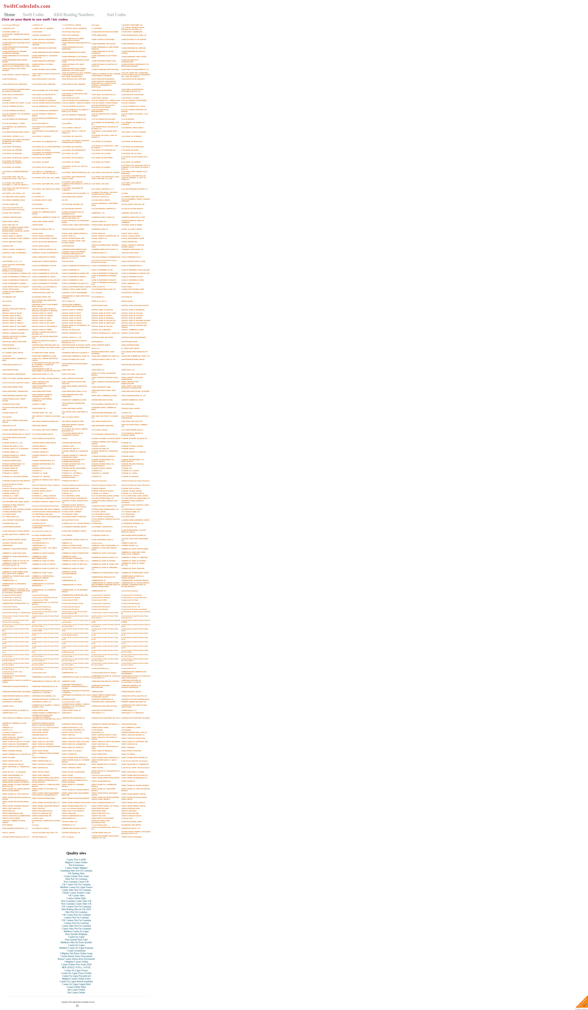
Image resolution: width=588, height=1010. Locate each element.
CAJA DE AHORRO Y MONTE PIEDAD (104, 103)
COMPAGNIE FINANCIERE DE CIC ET (45, 686)
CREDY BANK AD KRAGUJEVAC (102, 818)
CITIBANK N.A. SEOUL (129, 473)
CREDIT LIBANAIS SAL (40, 767)
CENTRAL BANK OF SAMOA (72, 320)
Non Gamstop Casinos (139, 6)
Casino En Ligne (76, 937)
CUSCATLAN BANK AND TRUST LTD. (45, 832)
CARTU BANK (7, 257)
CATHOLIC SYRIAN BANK (41, 289)
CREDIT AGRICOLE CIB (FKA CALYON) (75, 738)
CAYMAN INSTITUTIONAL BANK (132, 289)
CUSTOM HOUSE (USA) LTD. (101, 832)
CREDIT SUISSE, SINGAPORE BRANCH (45, 806)
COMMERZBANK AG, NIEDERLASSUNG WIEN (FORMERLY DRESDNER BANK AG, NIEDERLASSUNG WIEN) (106, 584)
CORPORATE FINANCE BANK (72, 724)
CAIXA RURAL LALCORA (130, 98)
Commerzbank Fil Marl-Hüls (12, 597)
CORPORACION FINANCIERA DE (73, 718)
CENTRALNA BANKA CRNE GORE (14, 341)
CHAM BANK (6, 356)
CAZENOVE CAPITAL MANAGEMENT (74, 292)
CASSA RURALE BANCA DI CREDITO (15, 287)
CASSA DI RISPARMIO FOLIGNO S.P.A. (75, 283)
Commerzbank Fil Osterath (100, 597)
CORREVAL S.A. (7, 727)
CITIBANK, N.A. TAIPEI (10, 496)
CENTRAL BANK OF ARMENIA (72, 310)
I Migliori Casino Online (76, 961)
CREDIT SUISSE (67, 775)
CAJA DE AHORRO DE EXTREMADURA (75, 100)
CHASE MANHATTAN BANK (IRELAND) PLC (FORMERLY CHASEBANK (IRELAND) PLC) (45, 364)
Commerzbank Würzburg (100, 668)
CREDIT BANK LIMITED (40, 751)
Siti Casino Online (76, 989)
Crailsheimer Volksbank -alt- (12, 732)
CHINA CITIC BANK (69, 374)
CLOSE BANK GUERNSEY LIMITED (74, 531)
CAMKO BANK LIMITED (10, 221)
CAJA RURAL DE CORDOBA (12, 150)
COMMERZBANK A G (9, 580)
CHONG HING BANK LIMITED (72, 408)
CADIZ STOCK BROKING (70, 35)
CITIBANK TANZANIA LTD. (71, 491)
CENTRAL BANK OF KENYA (71, 315)
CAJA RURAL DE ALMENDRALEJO (44, 141)
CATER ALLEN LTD (98, 287)
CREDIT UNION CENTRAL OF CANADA (105, 806)
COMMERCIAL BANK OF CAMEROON (134, 557)
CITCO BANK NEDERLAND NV (42, 434)
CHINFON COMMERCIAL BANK (132, 400)
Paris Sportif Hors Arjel (76, 939)
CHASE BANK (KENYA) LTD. (12, 364)
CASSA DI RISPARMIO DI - (71, 270)
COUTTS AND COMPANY (40, 730)
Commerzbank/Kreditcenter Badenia (104, 672)
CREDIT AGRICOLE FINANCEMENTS (15, 744)
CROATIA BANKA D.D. (70, 821)
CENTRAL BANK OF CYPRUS (42, 313)
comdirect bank (96, 543)
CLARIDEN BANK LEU (10, 523)
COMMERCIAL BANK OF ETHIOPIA (133, 561)
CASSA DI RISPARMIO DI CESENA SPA (75, 273)
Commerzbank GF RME (40, 600)
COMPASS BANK (97, 691)
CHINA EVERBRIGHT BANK (101, 387)
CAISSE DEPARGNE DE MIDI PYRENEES (46, 52)
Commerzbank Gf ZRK (99, 600)
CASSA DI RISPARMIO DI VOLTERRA (45, 283)
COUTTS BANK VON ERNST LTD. (73, 730)
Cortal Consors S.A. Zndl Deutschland (45, 727)
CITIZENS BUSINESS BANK (11, 512)
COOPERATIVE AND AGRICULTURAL (104, 706)
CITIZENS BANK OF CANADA (131, 509)
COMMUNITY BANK (68, 681)
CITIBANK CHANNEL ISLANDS (132, 446)
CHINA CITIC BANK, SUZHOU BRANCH (46, 378)
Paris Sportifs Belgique (76, 934)
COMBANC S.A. (67, 543)
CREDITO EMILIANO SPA (130, 813)
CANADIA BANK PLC (98, 221)
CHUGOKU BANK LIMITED (130, 408)
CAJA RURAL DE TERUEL (71, 162)
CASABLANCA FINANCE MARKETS (44, 261)
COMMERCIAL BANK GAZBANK (43, 553)
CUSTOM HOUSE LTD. (39, 837)
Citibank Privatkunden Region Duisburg (135, 481)
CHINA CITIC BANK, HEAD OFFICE (133, 374)
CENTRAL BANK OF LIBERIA (12, 318)
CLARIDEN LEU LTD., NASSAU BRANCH (76, 523)
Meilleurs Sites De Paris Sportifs (76, 942)
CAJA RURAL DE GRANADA (12, 153)
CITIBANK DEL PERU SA (100, 448)
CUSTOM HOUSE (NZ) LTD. (71, 832)
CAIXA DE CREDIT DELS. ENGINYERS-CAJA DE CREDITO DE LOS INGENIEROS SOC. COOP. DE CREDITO (135, 74)
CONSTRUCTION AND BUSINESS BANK (135, 699)
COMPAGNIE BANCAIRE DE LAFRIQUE (105, 681)
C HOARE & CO (37, 25)
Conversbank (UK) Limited (71, 702)
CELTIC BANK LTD (68, 301)
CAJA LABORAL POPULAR (71, 128)
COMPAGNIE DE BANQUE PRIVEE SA (15, 686)
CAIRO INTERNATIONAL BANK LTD (133, 35)
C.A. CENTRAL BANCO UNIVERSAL (74, 28)
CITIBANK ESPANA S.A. (10, 452)
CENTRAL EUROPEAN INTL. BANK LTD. (105, 333)
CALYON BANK (37, 204)
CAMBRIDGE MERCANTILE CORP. (133, 217)
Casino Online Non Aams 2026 (76, 964)
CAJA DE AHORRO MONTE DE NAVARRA (46, 103)
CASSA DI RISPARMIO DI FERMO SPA (104, 273)
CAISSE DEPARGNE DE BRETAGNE (44, 48)
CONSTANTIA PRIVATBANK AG (102, 699)
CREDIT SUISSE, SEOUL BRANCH (133, 802)
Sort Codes (116, 14)
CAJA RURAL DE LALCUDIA (131, 153)
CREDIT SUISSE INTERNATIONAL (43, 798)
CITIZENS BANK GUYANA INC (72, 509)
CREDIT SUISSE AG (128, 781)
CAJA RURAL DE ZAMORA (100, 167)
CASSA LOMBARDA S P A (130, 283)
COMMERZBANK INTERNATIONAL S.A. (16, 603)
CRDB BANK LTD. (97, 732)
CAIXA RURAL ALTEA (10, 98)
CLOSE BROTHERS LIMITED (101, 531)
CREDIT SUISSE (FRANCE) (11, 778)
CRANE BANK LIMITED (40, 732)
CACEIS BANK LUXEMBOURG (131, 32)
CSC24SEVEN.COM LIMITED (131, 825)
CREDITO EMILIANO (69, 813)
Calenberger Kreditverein (100, 197)
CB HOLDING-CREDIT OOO (41, 297)
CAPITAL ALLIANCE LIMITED (131, 229)
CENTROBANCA (97, 341)
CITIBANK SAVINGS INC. (70, 488)
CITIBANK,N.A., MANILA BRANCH (44, 496)
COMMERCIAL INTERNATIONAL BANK (105, 573)
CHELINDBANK (96, 364)
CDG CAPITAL (7, 301)
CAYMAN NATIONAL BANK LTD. (43, 292)
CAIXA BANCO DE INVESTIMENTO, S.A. (135, 69)
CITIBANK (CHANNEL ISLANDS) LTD (134, 438)
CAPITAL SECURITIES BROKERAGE (44, 242)
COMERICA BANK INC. (129, 543)
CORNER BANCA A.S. (129, 710)
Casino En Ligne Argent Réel (76, 984)
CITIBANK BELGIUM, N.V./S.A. (13, 446)
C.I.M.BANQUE (96, 28)
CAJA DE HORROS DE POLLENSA (103, 119)
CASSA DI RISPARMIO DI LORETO (44, 277)
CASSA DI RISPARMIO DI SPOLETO (103, 280)
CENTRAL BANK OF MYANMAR (102, 318)
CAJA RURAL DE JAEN (70, 153)
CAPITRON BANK (68, 246)
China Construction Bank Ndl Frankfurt (16, 383)
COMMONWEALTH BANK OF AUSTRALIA (76, 677)
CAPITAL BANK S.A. (69, 236)
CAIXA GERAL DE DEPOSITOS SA (44, 94)
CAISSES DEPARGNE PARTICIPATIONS (105, 69)
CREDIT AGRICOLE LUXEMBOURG (74, 744)
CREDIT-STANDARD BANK (130, 808)
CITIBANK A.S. (126, 443)
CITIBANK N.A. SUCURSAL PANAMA (15, 476)
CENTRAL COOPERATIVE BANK (13, 333)
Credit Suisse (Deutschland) (101, 775)
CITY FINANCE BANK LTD (130, 512)
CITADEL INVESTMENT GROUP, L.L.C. (15, 430)
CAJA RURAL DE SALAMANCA (73, 158)
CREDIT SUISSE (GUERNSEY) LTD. (74, 778)
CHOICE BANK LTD (38, 408)
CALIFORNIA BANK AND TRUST (132, 197)
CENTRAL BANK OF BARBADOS (132, 310)
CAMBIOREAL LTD (98, 213)
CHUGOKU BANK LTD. (10, 413)
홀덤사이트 (91, 6)
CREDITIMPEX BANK (98, 811)
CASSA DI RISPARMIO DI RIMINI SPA (15, 280)
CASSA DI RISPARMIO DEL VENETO (104, 265)
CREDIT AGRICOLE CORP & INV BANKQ (105, 741)
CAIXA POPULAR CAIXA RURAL (132, 94)
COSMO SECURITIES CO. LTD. (72, 727)
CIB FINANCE (7, 417)
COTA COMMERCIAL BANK (131, 727)
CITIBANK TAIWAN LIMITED (42, 491)
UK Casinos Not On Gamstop (76, 906)
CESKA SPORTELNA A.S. (11, 348)
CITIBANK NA (96, 476)
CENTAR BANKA (127, 301)
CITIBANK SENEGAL (98, 488)
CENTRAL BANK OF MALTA (71, 318)
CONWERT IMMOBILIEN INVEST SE (133, 702)
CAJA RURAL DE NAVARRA (41, 158)
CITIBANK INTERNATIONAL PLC (43, 460)
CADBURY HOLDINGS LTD (41, 35)
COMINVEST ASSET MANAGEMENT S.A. (105, 545)
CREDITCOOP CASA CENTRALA (73, 811)
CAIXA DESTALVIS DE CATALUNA (44, 79)
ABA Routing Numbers (73, 14)
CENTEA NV (6, 305)
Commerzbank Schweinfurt (100, 607)
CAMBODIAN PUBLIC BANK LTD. (103, 217)
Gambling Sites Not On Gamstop (134, 9)
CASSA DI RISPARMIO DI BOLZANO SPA (135, 270)
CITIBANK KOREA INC (10, 468)
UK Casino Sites (76, 895)
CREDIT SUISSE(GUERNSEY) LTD (103, 802)
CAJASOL (124, 193)
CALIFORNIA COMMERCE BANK (13, 200)
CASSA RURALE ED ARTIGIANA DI (44, 287)
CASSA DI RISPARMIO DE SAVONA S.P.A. (76, 265)
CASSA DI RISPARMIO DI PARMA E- (74, 277)
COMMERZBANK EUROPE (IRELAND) (75, 595)
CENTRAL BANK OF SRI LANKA (43, 323)
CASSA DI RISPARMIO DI (40, 270)
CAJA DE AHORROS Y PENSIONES (74, 115)
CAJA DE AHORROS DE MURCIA (13, 110)
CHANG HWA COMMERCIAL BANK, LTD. (135, 356)
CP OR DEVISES (97, 730)
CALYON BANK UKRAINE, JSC (72, 204)
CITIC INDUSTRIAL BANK (71, 496)
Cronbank (35, 825)
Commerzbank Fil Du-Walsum (131, 595)
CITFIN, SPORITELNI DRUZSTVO (43, 438)
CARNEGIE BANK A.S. (99, 253)
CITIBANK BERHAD (39, 446)
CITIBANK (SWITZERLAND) (71, 443)
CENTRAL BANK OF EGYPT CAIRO (103, 313)
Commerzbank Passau (9, 607)
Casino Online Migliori (76, 868)
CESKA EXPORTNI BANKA (100, 345)
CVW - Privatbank (68, 837)
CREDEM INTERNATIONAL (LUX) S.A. (134, 732)
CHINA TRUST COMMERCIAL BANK (104, 395)
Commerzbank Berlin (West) (12, 595)
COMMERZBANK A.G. (39, 580)
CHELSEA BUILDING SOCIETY (132, 364)
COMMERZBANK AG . (99, 580)
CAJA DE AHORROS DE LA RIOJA (133, 106)
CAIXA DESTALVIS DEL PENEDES (73, 84)
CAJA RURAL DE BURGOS (11, 147)
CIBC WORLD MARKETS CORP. (73, 421)
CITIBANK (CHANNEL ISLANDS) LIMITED (106, 438)
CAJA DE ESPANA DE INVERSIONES (15, 119)
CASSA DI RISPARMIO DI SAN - (73, 280)
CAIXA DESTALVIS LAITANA (131, 84)
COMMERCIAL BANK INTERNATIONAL (75, 553)
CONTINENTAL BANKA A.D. (42, 702)
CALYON (65, 200)
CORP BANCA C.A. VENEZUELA (132, 713)
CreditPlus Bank (37, 818)
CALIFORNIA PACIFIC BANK (42, 200)
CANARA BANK (37, 225)
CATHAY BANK (126, 287)
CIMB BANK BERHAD (39, 425)
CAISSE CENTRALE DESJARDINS (43, 39)
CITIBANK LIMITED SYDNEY (42, 468)
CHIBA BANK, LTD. (128, 370)
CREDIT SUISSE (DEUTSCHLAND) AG (134, 775)
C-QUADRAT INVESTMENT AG (131, 25)
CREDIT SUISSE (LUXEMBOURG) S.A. (134, 778)
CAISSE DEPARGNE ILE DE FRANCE (74, 56)
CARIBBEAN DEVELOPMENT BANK (74, 249)
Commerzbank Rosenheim (71, 607)
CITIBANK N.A (37, 471)
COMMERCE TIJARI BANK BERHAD (14, 549)
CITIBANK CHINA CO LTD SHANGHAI (15, 448)
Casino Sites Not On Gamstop (76, 890)
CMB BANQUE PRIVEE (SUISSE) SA (133, 535)
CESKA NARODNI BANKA (130, 345)
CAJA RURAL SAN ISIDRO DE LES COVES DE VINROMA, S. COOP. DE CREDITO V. (133, 177)
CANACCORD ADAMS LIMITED (43, 221)
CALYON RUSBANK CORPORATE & (103, 208)
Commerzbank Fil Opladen (71, 597)
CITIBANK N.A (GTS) (69, 471)
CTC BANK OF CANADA (40, 828)
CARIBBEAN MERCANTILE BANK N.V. (104, 249)
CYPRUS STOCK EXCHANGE (131, 837)
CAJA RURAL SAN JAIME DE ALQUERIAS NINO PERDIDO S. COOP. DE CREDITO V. (76, 183)
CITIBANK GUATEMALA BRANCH (103, 456)
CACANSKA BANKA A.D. (11, 32)
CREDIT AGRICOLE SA (129, 744)
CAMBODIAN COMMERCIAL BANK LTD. (46, 217)
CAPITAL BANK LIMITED (130, 233)
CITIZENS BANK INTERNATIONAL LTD (105, 509)
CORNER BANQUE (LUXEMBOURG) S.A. (46, 713)
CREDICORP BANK (9, 735)
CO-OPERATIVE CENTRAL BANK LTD (75, 539)
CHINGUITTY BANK (39, 404)
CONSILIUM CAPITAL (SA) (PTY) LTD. (134, 696)
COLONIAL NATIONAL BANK (12, 543)
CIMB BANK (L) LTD (9, 425)
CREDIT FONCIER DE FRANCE (13, 764)
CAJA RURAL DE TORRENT (131, 162)
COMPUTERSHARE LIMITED (131, 691)
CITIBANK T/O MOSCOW (10, 491)
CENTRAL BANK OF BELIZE (12, 313)
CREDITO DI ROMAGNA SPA (42, 813)
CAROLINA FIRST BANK (130, 253)
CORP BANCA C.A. (98, 713)
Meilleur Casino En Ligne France (76, 887)
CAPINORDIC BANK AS (99, 229)
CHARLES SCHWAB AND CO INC (73, 359)
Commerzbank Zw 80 (39, 672)
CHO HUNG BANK (127, 404)
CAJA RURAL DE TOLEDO (100, 162)
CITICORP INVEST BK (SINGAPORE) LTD (135, 498)
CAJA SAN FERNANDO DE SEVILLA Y (134, 189)
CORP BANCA (67, 713)
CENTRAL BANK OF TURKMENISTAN (15, 330)
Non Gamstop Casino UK (76, 881)
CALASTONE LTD (38, 197)
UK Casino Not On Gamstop (76, 884)
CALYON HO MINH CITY (40, 208)
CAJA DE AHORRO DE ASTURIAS (44, 100)
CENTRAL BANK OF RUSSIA (42, 320)
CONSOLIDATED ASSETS (11, 699)
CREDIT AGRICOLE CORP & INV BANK (75, 741)
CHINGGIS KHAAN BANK (11, 404)
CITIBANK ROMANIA (39, 488)
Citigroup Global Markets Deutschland (45, 506)
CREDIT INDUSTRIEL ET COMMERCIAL (135, 764)
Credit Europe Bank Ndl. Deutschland (134, 761)
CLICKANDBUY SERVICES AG (102, 527)
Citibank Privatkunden (99, 481)
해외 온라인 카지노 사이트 (76, 967)
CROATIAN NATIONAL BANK (131, 821)
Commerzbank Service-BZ (11, 609)
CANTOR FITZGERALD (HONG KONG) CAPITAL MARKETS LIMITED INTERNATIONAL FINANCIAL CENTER (15, 229)
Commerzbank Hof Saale (129, 600)
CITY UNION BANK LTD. (10, 516)
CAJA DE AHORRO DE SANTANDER (134, 100)
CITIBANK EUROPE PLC (40, 452)
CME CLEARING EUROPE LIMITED (14, 539)
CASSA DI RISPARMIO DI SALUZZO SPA (46, 280)
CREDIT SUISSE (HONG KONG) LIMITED (105, 778)
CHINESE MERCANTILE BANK (102, 400)
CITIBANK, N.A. (67, 493)
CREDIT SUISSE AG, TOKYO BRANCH (15, 794)
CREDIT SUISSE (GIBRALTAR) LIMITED (45, 778)
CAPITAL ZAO (96, 242)
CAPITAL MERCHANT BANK (12, 242)
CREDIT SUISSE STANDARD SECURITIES (76, 802)
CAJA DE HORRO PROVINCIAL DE (74, 119)
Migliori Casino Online (76, 862)
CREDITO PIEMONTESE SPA (41, 816)
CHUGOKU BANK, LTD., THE (42, 413)
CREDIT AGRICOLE (68, 735)
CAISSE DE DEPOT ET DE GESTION (133, 39)
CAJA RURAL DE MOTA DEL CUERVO (15, 158)
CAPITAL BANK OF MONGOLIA (43, 236)
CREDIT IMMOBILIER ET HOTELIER (103, 764)
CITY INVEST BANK (9, 514)
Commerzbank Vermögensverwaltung (134, 609)
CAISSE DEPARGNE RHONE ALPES (103, 61)
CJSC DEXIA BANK (128, 516)
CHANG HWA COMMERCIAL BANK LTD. (105, 356)
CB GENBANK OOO (9, 297)
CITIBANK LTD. (126, 468)
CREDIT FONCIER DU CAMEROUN (74, 764)
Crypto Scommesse (76, 950)
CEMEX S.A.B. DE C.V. (99, 301)
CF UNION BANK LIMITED (130, 348)
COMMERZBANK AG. (98, 591)
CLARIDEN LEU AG (38, 523)
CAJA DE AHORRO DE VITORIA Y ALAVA (16, 103)
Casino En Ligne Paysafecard (76, 976)
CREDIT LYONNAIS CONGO (71, 767)
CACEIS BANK (37, 32)
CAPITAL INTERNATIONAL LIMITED (44, 238)
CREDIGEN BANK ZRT (40, 735)
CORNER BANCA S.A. (10, 713)
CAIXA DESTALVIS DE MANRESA (103, 79)
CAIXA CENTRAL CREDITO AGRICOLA (16, 75)
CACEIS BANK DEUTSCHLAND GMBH (104, 32)
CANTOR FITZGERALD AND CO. (43, 229)
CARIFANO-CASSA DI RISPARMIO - (14, 253)
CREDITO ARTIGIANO (129, 811)
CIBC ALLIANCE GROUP (70, 417)
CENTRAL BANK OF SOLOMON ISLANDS (135, 320)
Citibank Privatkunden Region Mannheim (135, 485)
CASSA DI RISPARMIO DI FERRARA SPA (135, 273)
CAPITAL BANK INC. (98, 233)
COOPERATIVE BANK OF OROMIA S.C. (15, 710)
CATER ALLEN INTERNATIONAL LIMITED (76, 287)
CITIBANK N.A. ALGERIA (130, 471)
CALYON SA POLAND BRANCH (132, 208)
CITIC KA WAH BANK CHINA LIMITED (134, 496)
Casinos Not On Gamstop (69, 6)
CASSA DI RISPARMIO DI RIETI (132, 277)
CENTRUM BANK (8, 345)
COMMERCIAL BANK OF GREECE (44, 564)
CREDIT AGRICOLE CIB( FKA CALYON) (16, 741)
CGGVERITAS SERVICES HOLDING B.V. (75, 353)
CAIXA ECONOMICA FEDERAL (72, 90)
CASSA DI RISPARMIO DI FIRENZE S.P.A (16, 277)
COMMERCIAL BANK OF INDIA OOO (74, 564)
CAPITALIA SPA (7, 246)
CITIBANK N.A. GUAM (39, 473)
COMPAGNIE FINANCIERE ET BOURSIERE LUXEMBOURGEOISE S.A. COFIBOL (75, 686)
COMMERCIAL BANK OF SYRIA (73, 568)
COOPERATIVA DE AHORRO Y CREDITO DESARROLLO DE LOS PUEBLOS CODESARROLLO (76, 706)
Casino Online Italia (76, 898)
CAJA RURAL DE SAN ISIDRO (102, 158)
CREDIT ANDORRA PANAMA (12, 751)
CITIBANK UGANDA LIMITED (131, 491)
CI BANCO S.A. (126, 413)
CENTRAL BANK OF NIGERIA (131, 318)
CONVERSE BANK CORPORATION (103, 702)
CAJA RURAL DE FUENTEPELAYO (103, 150)
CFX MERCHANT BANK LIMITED (43, 353)
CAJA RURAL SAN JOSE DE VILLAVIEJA (46, 189)
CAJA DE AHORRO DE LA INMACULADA (105, 100)
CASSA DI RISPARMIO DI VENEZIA (14, 283)
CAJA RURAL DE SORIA (40, 162)
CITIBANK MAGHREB (9, 471)
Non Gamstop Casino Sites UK (76, 901)
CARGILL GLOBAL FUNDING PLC (14, 249)
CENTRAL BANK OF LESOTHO (132, 315)
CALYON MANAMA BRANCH (72, 208)
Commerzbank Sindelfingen (41, 609)
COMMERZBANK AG (69, 580)
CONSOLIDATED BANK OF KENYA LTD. (46, 699)
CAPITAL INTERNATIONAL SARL (73, 238)
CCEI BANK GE (126, 297)
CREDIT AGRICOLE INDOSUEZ (42, 744)
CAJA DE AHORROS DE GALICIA (73, 106)
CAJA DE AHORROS (128, 103)
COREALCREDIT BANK (40, 710)
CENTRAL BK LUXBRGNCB (101, 330)
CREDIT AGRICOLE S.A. (99, 744)
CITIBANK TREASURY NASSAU (102, 491)
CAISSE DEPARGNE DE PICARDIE (73, 52)
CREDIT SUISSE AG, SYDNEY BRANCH (75, 790)
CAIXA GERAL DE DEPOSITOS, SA (103, 94)
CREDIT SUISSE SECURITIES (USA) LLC (46, 802)
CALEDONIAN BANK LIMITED (72, 197)
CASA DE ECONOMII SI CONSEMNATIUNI (105, 257)
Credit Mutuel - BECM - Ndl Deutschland (135, 767)
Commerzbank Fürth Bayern (12, 600)
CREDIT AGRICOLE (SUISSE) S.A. (133, 735)
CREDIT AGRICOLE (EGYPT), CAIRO (104, 735)
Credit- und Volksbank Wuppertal (73, 808)
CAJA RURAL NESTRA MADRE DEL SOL (76, 172)
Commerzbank (67, 577)
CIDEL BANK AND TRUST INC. (132, 421)
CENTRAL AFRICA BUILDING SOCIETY (135, 305)
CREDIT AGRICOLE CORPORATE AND (134, 741)
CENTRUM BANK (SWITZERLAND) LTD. (46, 345)
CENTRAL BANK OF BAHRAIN (102, 310)
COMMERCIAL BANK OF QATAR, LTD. (45, 568)
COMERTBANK (7, 545)
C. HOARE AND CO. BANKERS (42, 28)
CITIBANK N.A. (96, 471)
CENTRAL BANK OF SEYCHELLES (103, 320)
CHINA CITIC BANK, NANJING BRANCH (16, 378)
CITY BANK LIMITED (98, 512)
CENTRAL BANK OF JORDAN (42, 315)
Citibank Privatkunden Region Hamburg (46, 485)
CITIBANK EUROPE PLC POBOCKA (133, 452)
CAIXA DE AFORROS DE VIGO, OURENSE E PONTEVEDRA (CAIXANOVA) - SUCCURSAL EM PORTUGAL (76, 74)
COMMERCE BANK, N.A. (130, 545)
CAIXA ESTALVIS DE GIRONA (101, 90)
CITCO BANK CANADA (99, 430)
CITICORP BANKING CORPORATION (74, 498)
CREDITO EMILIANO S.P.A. (100, 813)
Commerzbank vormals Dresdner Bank (104, 612)
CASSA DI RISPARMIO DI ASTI (102, 270)
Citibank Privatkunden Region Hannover (76, 485)
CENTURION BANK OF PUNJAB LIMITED (76, 345)
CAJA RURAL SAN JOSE (100, 184)
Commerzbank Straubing (70, 609)
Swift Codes (33, 14)
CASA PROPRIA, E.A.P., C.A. (12, 261)
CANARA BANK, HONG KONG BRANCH (76, 225)
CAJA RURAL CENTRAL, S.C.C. (13, 136)
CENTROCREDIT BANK (129, 341)
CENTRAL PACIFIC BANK (130, 333)
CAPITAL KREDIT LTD (99, 238)
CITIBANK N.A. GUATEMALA (72, 473)
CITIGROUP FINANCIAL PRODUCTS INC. (46, 501)
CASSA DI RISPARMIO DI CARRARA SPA (16, 273)
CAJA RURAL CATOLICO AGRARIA (133, 132)
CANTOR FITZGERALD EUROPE (73, 229)
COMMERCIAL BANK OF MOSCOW (14, 568)
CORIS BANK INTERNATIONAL (102, 710)
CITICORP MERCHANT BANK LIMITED (15, 501)
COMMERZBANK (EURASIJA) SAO (103, 577)
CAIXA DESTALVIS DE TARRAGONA (14, 84)
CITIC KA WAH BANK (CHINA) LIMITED (105, 496)
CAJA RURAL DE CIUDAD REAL (132, 147)
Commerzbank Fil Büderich (101, 595)
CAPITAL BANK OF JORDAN (12, 236)
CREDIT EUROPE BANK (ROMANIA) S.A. (105, 757)
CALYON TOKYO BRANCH (11, 213)
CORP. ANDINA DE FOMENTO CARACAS (16, 718)
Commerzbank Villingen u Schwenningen (16, 612)
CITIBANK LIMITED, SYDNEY (101, 468)
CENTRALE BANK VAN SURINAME (133, 337)
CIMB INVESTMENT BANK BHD (102, 425)
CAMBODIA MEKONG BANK (12, 217)
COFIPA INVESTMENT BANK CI (102, 539)
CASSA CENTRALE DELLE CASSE (133, 261)
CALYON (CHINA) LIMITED (100, 200)
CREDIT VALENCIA (38, 808)
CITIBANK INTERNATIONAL (12, 460)
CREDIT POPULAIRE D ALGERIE (132, 772)
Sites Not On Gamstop (76, 912)
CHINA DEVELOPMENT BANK (12, 387)
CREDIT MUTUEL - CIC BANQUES (14, 772)
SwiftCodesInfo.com (27, 6)
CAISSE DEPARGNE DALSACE (132, 44)
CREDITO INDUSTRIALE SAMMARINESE (16, 816)
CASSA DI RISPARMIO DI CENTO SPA (45, 273)
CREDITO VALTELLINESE (11, 818)
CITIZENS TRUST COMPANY (71, 512)
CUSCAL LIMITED (8, 832)
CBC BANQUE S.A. (98, 297)
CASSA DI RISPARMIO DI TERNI (132, 280)
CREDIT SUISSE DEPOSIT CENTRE (133, 794)
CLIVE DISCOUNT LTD (129, 527)
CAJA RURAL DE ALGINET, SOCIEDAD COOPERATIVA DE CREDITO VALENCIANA (16, 141)
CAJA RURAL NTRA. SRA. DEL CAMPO (46, 178)
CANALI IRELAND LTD (10, 225)
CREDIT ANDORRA (128, 747)
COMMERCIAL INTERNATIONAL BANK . (135, 573)
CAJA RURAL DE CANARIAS (72, 147)
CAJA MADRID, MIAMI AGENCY (132, 128)
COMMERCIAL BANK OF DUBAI (43, 561)
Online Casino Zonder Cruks (76, 892)
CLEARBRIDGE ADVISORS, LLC (132, 523)
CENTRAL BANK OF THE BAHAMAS (134, 323)
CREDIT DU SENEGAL (39, 757)
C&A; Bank (95, 25)
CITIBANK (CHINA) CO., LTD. (12, 443)
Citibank (65, 438)
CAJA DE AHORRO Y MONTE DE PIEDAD (76, 103)
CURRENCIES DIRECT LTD (130, 828)
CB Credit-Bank (96, 292)
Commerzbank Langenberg (100, 603)
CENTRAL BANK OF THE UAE (102, 326)
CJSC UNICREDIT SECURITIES (13, 520)
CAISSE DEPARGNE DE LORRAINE (133, 48)
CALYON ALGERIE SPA (10, 204)
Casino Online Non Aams (76, 876)
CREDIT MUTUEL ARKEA (41, 772)
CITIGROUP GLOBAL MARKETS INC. (104, 506)
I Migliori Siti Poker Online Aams (76, 953)
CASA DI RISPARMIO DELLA (131, 257)
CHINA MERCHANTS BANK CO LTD (74, 391)
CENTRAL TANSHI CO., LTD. (72, 337)
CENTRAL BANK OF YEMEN (42, 330)
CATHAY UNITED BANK (10, 289)
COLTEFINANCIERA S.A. (40, 543)
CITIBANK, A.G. (37, 493)
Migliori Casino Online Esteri (76, 978)
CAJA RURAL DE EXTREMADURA (74, 150)
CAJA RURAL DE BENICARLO (132, 141)
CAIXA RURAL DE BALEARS (42, 98)
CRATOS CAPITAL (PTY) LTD (72, 732)
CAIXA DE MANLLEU (9, 79)
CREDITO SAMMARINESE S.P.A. (73, 816)
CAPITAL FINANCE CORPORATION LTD (105, 236)
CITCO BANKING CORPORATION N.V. (104, 434)
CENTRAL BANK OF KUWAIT (101, 315)
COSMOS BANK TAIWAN (100, 727)
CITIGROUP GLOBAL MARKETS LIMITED (16, 509)
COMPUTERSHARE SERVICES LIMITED (16, 696)
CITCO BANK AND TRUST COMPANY (45, 430)
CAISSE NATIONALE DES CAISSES (44, 69)
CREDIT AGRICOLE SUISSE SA (72, 747)
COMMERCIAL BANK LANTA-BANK (103, 553)
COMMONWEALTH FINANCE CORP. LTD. (46, 681)
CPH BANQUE (126, 730)
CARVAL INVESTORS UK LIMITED (44, 257)
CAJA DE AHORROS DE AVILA (13, 106)
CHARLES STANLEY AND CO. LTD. (103, 359)
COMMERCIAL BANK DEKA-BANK (14, 553)
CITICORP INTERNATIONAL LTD (102, 498)
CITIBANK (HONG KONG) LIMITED (44, 443)
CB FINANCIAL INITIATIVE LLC (132, 292)
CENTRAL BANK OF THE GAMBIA (14, 326)
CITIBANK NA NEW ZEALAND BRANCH (16, 481)
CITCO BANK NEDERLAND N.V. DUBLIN (16, 434)
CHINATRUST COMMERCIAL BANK (74, 400)
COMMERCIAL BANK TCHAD (42, 573)
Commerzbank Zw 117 (128, 668)
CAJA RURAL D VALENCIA (41, 136)
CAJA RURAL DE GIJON (129, 150)
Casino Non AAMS (76, 859)
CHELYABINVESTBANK (10, 370)
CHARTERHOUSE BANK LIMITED (133, 359)
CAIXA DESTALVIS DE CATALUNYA (74, 79)
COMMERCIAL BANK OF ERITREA (103, 561)
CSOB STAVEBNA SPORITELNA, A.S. (15, 828)
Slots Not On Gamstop (76, 879)
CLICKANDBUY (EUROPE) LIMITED (74, 527)
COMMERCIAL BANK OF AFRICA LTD (104, 557)
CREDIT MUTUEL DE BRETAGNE (73, 772)
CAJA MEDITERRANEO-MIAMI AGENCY (16, 132)
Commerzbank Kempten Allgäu (72, 603)
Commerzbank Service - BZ (130, 607)
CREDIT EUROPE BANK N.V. (42, 761)
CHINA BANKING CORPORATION (13, 374)
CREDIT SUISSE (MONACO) (101, 781)
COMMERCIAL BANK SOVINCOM (132, 568)
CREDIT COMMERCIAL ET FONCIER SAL (16, 754)
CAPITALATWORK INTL (129, 242)
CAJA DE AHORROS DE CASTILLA (44, 106)
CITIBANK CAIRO (68, 446)
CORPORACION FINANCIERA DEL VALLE (106, 718)
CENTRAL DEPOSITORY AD (71, 333)
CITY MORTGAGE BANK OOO (42, 514)
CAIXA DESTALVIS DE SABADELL (133, 79)
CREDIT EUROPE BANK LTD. (12, 761)
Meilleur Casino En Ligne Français (76, 948)
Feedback (578, 1009)
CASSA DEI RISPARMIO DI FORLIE (44, 265)
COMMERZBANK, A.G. (69, 672)
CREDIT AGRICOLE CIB (40, 738)
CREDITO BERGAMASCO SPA (12, 813)
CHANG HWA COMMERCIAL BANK (44, 356)
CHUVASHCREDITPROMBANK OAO (103, 413)
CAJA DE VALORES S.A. (40, 123)
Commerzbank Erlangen (40, 595)
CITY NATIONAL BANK (70, 514)
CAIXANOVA (6, 100)
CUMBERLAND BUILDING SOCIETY (74, 828)
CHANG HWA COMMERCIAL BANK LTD (75, 356)
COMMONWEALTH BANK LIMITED (44, 677)
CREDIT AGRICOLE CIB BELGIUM (133, 738)
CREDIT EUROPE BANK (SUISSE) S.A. (134, 757)
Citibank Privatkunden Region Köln (103, 485)
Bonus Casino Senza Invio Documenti (76, 959)
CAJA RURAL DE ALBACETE (72, 136)
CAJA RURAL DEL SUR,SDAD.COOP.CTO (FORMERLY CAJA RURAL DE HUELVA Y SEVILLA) (135, 167)
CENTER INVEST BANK (99, 305)
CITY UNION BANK (128, 514)
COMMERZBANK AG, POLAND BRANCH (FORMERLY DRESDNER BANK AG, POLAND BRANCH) (135, 584)
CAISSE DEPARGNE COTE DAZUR (103, 44)
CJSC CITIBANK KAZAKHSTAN (102, 516)
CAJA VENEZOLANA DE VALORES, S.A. (76, 193)
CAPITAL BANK (37, 233)
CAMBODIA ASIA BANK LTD (131, 213)
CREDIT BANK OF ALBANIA (72, 751)
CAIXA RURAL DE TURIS (70, 98)
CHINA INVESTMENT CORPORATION (15, 391)
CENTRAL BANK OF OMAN (11, 320)
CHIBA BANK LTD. (98, 370)
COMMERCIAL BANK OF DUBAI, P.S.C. (75, 561)
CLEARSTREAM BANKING (11, 527)
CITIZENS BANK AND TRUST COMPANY (46, 509)
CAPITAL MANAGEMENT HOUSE (132, 238)
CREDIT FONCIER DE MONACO (43, 764)
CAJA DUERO (66, 123)
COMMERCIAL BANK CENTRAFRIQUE (134, 549)
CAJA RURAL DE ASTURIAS (101, 141)
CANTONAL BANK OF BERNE (131, 225)
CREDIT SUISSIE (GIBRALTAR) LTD (74, 806)
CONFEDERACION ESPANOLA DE (43, 696)
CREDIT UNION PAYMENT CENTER (133, 806)
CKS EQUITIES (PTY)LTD (70, 520)
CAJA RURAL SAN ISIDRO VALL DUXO (45, 184)
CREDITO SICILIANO (98, 816)
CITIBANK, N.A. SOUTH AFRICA (132, 493)
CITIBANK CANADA (98, 446)
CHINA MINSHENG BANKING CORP (14, 395)
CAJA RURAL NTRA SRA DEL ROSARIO (105, 172)
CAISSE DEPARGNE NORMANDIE (43, 61)
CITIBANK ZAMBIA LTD (10, 493)
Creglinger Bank (127, 818)
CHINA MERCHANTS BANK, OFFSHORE (135, 391)
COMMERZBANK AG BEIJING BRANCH (135, 580)
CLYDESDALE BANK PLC (100, 535)
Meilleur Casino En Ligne (76, 931)
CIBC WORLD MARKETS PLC (101, 421)
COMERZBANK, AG (38, 545)
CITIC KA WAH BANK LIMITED (13, 498)
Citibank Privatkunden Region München (16, 488)
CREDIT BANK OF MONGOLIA (102, 751)
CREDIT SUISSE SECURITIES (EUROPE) (75, 798)
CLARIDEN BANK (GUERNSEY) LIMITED (135, 520)
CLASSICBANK (96, 523)
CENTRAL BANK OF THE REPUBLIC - (45, 326)
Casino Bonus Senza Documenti (76, 956)
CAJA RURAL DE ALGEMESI (131, 136)
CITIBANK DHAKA (127, 448)
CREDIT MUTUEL (97, 767)
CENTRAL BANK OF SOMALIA (13, 323)
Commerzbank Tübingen (100, 609)
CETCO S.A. (95, 348)
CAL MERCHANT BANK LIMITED (13, 197)
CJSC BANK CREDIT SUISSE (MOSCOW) (46, 516)
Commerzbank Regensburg (41, 607)
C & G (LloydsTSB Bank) (10, 25)
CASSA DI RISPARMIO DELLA (131, 265)
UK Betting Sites (76, 873)
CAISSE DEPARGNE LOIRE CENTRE (133, 56)
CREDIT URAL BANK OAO (11, 808)
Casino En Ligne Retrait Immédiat (76, 981)
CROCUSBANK (7, 825)
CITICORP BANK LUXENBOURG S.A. (45, 498)
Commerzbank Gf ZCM (69, 600)
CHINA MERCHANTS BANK (41, 391)
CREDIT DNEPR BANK (99, 754)
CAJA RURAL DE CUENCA (41, 150)
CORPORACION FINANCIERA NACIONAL (135, 718)
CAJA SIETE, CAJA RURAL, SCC (13, 193)
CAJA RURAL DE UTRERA (11, 167)
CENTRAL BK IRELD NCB (71, 330)
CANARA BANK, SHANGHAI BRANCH (104, 225)
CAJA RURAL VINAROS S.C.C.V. (102, 189)
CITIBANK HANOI (127, 456)
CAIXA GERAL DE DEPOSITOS (12, 94)
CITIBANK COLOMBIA (39, 448)
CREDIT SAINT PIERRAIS (41, 775)
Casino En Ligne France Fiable (76, 973)
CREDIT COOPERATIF (69, 754)
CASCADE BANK (68, 261)
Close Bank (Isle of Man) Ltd (42, 531)
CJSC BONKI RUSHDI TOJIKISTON (74, 516)
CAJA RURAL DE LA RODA (101, 153)
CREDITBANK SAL (8, 811)
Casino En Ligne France (76, 970)
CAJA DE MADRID (127, 119)
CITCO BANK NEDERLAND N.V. (132, 430)
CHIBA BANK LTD (68, 370)
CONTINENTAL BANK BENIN (12, 702)
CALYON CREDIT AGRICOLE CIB (132, 204)
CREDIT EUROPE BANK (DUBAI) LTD (75, 757)
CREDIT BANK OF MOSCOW (131, 751)
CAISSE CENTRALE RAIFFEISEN (102, 39)
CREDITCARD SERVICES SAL (42, 811)
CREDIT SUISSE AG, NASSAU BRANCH (135, 785)
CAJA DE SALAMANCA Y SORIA (13, 123)
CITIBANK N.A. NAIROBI (100, 473)
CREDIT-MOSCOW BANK (100, 808)
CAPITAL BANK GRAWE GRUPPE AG (75, 233)
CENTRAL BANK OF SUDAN (72, 323)
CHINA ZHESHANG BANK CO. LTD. (133, 395)
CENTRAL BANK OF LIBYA (41, 318)
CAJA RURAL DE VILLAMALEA (43, 167)
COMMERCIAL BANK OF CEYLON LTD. (16, 561)
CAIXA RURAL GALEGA (99, 98)
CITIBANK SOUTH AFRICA (130, 488)
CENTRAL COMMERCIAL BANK (132, 330)
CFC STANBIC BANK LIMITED (12, 353)
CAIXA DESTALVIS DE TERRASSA (44, 84)
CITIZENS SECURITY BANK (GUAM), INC (46, 512)
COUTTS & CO (7, 730)
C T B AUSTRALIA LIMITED (71, 25)
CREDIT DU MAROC (128, 754)
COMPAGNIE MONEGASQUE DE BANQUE (16, 691)
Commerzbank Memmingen (130, 603)
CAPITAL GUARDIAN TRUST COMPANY (16, 238)
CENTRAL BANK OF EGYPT (71, 313)
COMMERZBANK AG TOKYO (72, 585)
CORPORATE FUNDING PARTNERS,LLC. (105, 724)
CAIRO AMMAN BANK (99, 35)
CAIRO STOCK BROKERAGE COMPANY (16, 39)
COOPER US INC (8, 706)
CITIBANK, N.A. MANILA (100, 493)
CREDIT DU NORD (8, 757)
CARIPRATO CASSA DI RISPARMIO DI (45, 253)
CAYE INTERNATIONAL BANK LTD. (103, 289)
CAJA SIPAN (36, 193)
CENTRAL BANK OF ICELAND (132, 313)
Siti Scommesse (76, 865)
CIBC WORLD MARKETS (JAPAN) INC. (45, 421)
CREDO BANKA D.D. (69, 818)
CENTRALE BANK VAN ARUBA (102, 337)
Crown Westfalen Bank (99, 825)
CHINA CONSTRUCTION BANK (72, 378)
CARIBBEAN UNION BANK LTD (132, 249)
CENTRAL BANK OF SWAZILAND (103, 323)
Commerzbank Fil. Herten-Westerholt (134, 597)
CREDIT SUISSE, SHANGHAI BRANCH (15, 806)
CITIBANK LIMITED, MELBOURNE (74, 468)
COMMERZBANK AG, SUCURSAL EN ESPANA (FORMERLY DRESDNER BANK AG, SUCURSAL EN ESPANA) (16, 590)
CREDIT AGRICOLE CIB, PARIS (43, 741)
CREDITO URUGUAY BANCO (131, 816)
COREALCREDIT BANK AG (71, 710)
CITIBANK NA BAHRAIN (129, 476)
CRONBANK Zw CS (68, 825)
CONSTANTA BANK (68, 699)
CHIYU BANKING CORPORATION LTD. (104, 404)
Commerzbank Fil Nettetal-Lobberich (44, 597)
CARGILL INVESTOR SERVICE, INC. (44, 249)
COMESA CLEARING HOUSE (72, 545)
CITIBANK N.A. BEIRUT (10, 473)
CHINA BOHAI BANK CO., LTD (42, 374)
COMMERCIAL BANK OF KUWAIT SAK (105, 564)
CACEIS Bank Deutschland (71, 32)
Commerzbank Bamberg (129, 591)
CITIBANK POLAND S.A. (70, 481)
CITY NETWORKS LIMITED (100, 514)
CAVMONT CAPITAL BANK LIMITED (74, 289)
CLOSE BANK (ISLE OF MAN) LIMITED (15, 531)
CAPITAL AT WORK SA (10, 233)
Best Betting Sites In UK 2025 (76, 909)
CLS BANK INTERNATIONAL (42, 535)
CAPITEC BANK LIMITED (40, 246)
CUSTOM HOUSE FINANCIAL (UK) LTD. (16, 837)
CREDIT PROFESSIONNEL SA (12, 775)
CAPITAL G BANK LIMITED (130, 236)
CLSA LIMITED (67, 535)
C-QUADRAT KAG (8, 28)
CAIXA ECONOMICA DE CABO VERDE (45, 90)
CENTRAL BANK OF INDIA (11, 315)
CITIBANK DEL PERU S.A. (71, 448)
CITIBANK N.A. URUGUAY (41, 476)
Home (9, 14)
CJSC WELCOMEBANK (40, 520)
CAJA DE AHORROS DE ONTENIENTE (45, 110)
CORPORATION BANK (129, 724)
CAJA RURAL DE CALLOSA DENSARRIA (46, 147)
